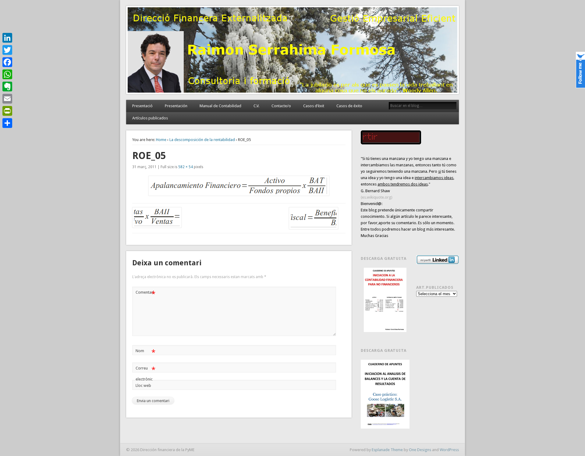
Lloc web (143, 385)
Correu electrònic (145, 373)
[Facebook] (7, 62)
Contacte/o (281, 106)
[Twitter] (7, 50)
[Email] (7, 99)
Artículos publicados (150, 118)
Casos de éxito (349, 106)
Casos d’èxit (313, 106)
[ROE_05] (239, 186)
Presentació (142, 106)
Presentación (176, 106)
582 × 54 (185, 167)
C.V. (256, 106)
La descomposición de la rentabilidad (202, 139)
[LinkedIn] (7, 38)
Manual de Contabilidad (220, 106)
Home (161, 139)
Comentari (145, 294)
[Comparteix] (7, 123)
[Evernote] (7, 86)
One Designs (420, 449)
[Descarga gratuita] (385, 300)
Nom (145, 352)
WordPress (449, 449)
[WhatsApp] (7, 74)
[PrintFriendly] (7, 111)
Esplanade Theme (387, 449)
